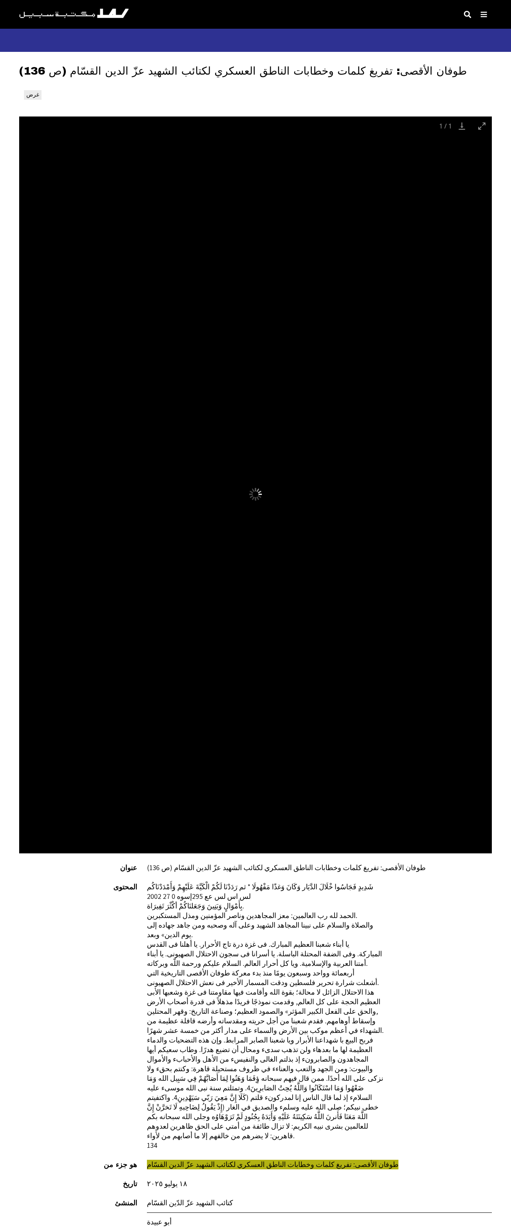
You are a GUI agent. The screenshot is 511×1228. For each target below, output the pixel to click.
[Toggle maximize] (482, 125)
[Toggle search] (467, 14)
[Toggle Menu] (484, 14)
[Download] (462, 125)
